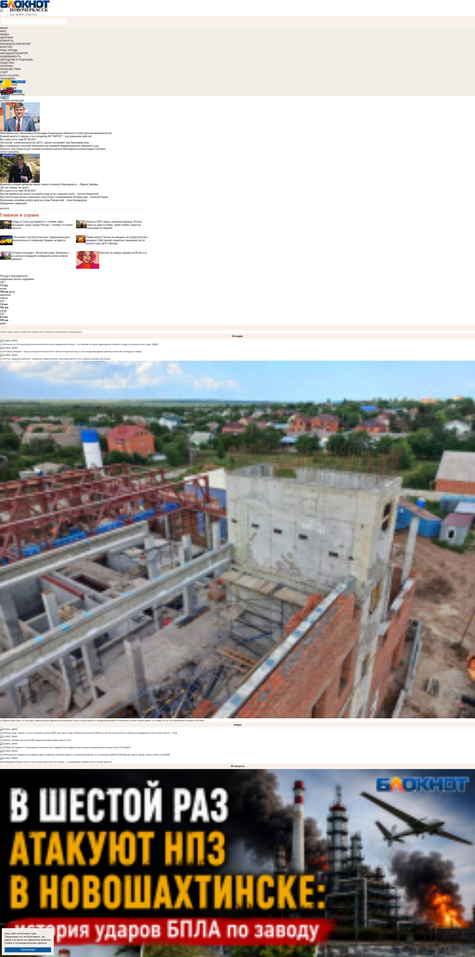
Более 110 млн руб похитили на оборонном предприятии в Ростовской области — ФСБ (137, 733)
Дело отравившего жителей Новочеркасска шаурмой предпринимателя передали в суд (49, 145)
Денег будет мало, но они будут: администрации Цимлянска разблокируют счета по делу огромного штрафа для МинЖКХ (60, 720)
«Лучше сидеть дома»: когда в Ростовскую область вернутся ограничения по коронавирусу (41, 332)
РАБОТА (21, 81)
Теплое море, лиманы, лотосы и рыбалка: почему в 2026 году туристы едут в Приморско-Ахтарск (48, 733)
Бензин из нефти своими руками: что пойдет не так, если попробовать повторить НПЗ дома (162, 720)
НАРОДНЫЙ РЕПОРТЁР (14, 53)
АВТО (3, 31)
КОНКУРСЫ (7, 40)
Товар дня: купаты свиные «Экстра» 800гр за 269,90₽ (146, 755)
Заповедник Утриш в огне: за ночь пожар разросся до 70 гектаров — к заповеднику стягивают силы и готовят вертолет (58, 762)
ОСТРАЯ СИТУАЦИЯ (12, 100)
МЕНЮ (4, 28)
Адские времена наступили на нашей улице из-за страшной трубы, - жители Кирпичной (49, 193)
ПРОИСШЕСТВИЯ (10, 69)
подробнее (28, 279)
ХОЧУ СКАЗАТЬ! (9, 75)
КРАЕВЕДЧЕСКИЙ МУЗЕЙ (15, 44)
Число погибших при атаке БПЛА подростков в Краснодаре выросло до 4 (38, 740)
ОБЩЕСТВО (7, 62)
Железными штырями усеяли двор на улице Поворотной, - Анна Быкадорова (43, 200)
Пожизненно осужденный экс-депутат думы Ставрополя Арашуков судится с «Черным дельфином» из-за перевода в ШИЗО (60, 755)
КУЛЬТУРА (6, 47)
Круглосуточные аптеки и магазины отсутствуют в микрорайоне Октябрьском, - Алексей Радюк (54, 197)
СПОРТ (4, 72)
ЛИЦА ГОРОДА (8, 50)
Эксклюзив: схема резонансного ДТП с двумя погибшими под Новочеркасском (44, 142)
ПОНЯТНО (28, 949)
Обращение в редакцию (13, 203)
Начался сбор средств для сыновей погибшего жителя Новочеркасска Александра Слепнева (52, 148)
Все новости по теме (11, 139)
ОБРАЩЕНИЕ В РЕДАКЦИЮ (16, 59)
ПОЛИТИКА (6, 66)
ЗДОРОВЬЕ (7, 37)
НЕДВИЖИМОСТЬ (10, 56)
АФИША (4, 34)
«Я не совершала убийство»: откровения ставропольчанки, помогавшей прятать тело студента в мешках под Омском (57, 359)
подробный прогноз (11, 279)
